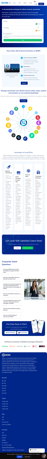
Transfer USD (5, 408)
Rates (25, 2)
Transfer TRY (5, 406)
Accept (19, 456)
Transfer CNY (5, 404)
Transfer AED (5, 401)
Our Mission (4, 442)
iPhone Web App (23, 332)
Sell (19, 2)
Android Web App (11, 332)
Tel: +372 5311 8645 (6, 445)
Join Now (17, 248)
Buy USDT (4, 385)
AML (3, 417)
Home (9, 2)
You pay (5, 21)
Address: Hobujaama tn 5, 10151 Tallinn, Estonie (13, 450)
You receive (6, 27)
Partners (4, 437)
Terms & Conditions (6, 424)
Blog (31, 2)
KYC (3, 419)
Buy (14, 2)
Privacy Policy (5, 422)
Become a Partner (28, 248)
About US (4, 435)
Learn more (27, 456)
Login (36, 4)
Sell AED (4, 388)
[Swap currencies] (38, 27)
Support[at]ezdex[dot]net (8, 447)
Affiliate (4, 440)
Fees (3, 432)
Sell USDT (4, 393)
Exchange (23, 100)
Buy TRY (4, 383)
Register (41, 4)
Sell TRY (4, 390)
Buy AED (4, 380)
